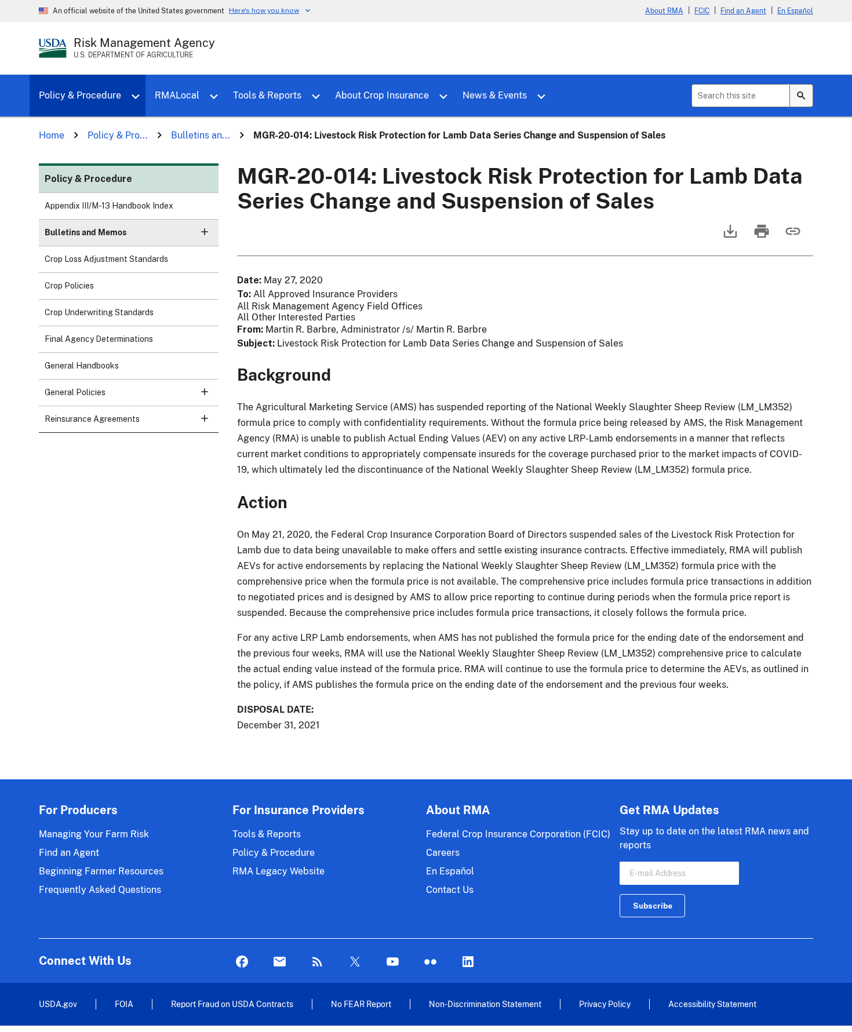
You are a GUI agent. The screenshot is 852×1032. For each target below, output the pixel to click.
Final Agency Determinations (99, 339)
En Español (795, 11)
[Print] (760, 236)
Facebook (242, 962)
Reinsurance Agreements (92, 419)
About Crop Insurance (382, 95)
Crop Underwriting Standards (99, 312)
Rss (317, 962)
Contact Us (450, 889)
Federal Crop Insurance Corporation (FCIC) (518, 834)
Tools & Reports (267, 95)
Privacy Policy (605, 1004)
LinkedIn (468, 962)
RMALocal (177, 95)
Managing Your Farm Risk (94, 834)
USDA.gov (58, 1004)
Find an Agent (743, 11)
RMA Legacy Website (278, 871)
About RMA (664, 11)
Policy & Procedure (80, 95)
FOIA (124, 1004)
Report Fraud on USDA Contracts (232, 1004)
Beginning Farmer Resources (101, 871)
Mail (279, 962)
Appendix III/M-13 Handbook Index (109, 205)
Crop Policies (69, 285)
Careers (443, 852)
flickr (430, 962)
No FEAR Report (361, 1004)
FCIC (701, 11)
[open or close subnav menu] (205, 231)
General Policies (75, 392)
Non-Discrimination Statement (485, 1004)
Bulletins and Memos (85, 232)
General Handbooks (82, 365)
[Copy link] (792, 236)
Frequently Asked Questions (100, 889)
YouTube (392, 962)
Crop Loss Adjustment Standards (106, 259)
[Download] (729, 236)
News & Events (495, 95)
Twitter (355, 962)
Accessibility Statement (712, 1004)
